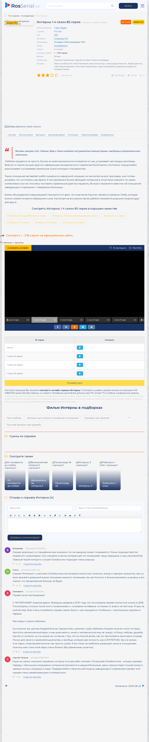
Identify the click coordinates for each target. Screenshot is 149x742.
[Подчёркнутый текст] (19, 515)
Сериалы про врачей (96, 418)
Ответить (28, 564)
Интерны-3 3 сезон (46, 222)
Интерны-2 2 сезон (18, 222)
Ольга (16, 570)
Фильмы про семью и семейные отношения (52, 418)
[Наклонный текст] (15, 515)
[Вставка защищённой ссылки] (55, 515)
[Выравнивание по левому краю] (29, 515)
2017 (56, 35)
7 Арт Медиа (60, 28)
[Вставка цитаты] (70, 515)
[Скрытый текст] (65, 515)
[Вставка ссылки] (50, 515)
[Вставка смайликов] (44, 515)
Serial (25, 6)
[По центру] (34, 515)
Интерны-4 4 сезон (74, 222)
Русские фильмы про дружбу (24, 424)
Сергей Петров (20, 657)
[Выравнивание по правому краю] (39, 515)
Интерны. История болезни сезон (26, 215)
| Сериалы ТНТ (61, 38)
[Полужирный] (10, 515)
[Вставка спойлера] (79, 515)
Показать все (74, 383)
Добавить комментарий (24, 537)
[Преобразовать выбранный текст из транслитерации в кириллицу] (74, 515)
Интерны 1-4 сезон (115, 215)
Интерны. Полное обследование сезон (75, 215)
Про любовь (14, 418)
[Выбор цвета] (59, 515)
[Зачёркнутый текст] (24, 515)
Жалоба (136, 247)
